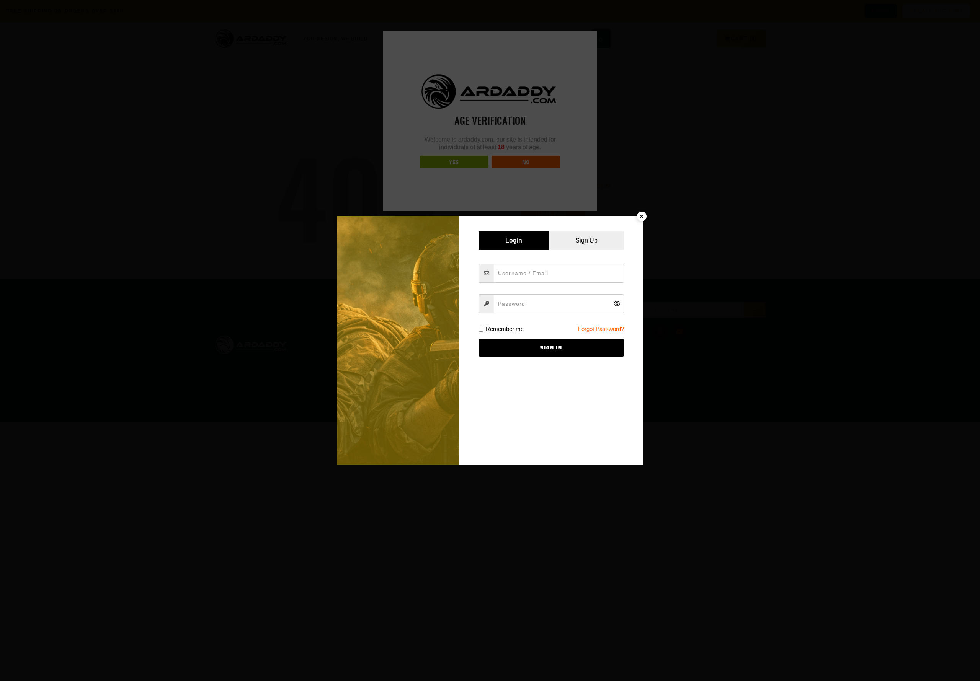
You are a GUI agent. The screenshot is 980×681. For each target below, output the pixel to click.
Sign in (551, 347)
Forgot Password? (601, 329)
